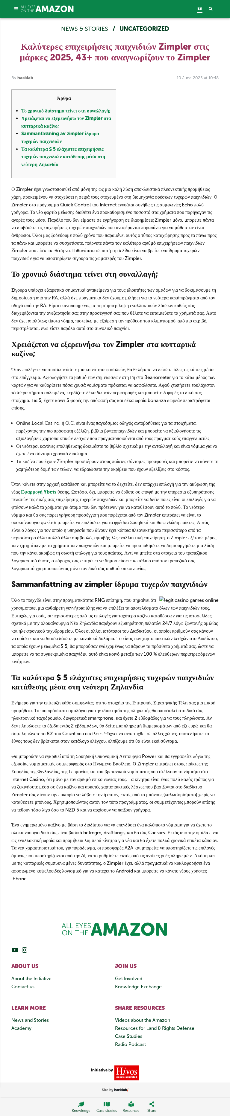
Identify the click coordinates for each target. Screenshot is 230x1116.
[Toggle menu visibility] (16, 9)
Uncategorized (144, 28)
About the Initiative (31, 978)
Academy (21, 1028)
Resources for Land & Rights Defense (154, 1028)
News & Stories (85, 28)
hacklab (25, 77)
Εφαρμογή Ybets (38, 492)
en (199, 8)
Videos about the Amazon (142, 1020)
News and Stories (30, 1020)
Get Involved (128, 978)
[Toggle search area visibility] (214, 9)
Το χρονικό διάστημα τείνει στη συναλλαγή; (65, 111)
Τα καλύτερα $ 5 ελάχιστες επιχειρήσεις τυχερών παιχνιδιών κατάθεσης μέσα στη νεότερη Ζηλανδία (63, 156)
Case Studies (128, 1036)
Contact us (22, 986)
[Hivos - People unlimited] (126, 1072)
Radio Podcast (130, 1044)
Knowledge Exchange (138, 986)
